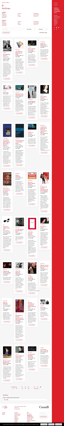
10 (22, 387)
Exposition (4, 14)
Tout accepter (44, 424)
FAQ (28, 412)
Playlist (19, 16)
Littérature (4, 16)
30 (28, 387)
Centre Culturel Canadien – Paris (57, 8)
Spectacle (4, 17)
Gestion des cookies (31, 420)
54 (37, 387)
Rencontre (36, 16)
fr (54, 29)
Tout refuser (51, 424)
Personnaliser (58, 424)
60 (22, 388)
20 (25, 387)
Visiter (55, 25)
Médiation (56, 20)
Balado (3, 13)
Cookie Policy (29, 419)
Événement (36, 13)
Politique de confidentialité (30, 416)
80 (28, 388)
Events (7, 2)
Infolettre (56, 22)
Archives (55, 23)
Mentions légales (30, 417)
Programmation (57, 16)
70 (25, 388)
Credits (28, 421)
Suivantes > (36, 388)
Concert (19, 13)
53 (34, 387)
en (56, 29)
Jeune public (36, 14)
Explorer (55, 19)
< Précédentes (14, 387)
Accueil (3, 2)
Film (19, 14)
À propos (55, 15)
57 (16, 388)
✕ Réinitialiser (43, 32)
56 (13, 388)
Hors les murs (56, 18)
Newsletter (29, 414)
